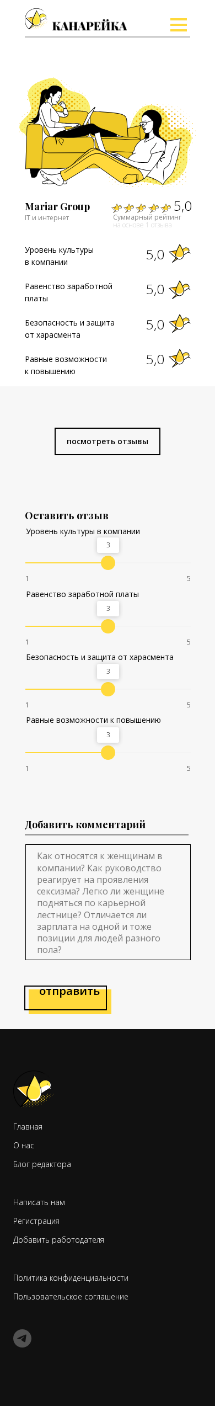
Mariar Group (57, 206)
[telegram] (22, 1344)
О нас (140, 27)
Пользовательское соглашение (70, 1296)
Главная (27, 1126)
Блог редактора (154, 51)
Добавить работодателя (58, 1239)
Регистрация (36, 1221)
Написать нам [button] (39, 1202)
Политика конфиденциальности (70, 1277)
